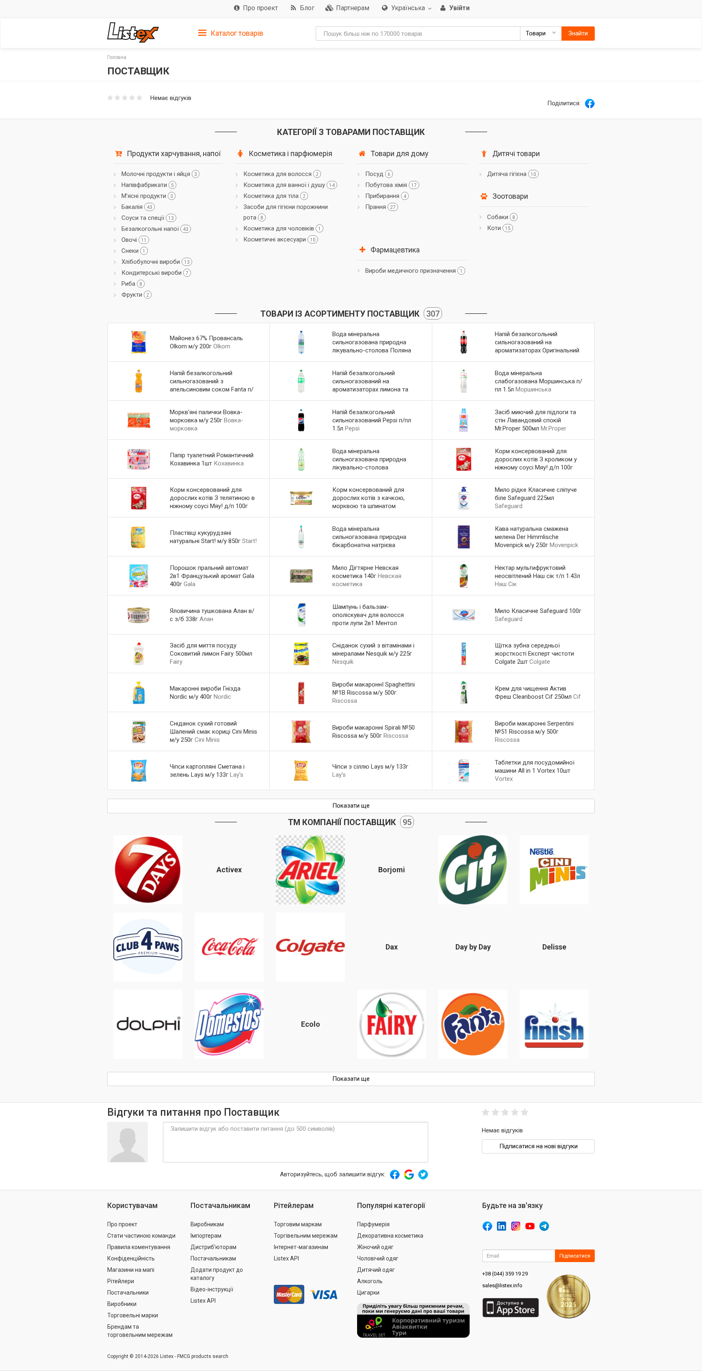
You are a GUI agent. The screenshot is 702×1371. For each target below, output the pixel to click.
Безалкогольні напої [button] (154, 228)
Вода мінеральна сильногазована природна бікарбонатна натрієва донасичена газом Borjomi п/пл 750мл (373, 545)
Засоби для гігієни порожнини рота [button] (285, 212)
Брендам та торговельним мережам (140, 1330)
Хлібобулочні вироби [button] (155, 261)
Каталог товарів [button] (236, 33)
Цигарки (368, 1292)
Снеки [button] (133, 250)
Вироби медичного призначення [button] (414, 270)
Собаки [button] (501, 217)
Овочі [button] (134, 239)
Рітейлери (120, 1281)
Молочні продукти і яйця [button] (159, 174)
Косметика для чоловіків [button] (282, 228)
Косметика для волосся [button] (280, 174)
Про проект (122, 1224)
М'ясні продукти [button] (147, 196)
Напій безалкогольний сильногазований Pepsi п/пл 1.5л (371, 420)
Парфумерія (373, 1224)
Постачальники (128, 1292)
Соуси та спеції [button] (147, 218)
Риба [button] (131, 283)
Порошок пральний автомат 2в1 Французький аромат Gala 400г (212, 576)
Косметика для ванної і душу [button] (289, 185)
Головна (116, 57)
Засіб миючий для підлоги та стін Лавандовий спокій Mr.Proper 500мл (535, 420)
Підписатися (574, 1256)
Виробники (121, 1304)
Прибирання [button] (385, 196)
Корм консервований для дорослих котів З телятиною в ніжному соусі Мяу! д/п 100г (212, 498)
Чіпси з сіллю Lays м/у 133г (370, 766)
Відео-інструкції (212, 1289)
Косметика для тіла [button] (274, 196)
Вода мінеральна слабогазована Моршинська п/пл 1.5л (538, 381)
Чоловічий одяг (378, 1258)
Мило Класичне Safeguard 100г (538, 611)
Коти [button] (499, 228)
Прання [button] (380, 207)
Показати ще (351, 805)
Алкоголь (370, 1281)
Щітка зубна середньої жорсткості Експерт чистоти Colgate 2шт (534, 653)
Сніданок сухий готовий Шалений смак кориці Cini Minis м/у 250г (213, 731)
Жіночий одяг (375, 1247)
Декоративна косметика (390, 1235)
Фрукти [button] (135, 294)
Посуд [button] (377, 174)
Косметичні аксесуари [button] (279, 239)
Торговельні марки (132, 1315)
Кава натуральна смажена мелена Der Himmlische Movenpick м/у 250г (531, 537)
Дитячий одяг (376, 1270)
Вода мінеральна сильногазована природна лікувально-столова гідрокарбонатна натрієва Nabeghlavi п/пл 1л (369, 467)
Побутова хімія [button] (391, 185)
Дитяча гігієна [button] (511, 174)
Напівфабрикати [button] (147, 185)
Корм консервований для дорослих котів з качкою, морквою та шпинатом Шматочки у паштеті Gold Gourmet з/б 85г (368, 506)
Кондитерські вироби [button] (154, 272)
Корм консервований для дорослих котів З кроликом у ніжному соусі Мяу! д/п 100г (536, 459)
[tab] (231, 33)
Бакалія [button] (136, 207)
